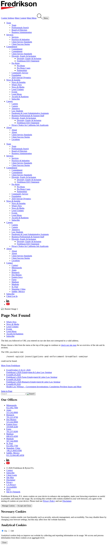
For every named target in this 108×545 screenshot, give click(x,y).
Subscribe (16, 99)
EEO (8, 489)
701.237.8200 (12, 431)
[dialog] (54, 501)
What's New (17, 85)
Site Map (10, 477)
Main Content (20, 18)
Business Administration (22, 32)
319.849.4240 (12, 427)
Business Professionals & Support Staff (28, 116)
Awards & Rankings (20, 96)
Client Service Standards (22, 42)
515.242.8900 (12, 412)
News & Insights (13, 80)
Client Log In (12, 296)
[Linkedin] (7, 301)
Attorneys (16, 108)
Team (8, 23)
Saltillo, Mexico (18, 291)
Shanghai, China (18, 289)
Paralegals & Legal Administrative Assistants (30, 113)
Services (9, 35)
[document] (54, 527)
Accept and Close (24, 506)
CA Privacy (11, 485)
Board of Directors (19, 30)
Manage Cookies (8, 506)
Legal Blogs (17, 94)
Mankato (15, 284)
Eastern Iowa (17, 277)
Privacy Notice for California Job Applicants (30, 125)
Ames (14, 270)
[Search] (40, 18)
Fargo (14, 279)
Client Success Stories (21, 44)
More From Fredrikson (10, 365)
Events (14, 92)
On (5, 531)
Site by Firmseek (13, 492)
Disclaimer (10, 480)
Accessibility (11, 487)
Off (12, 531)
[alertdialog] (54, 527)
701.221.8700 (12, 417)
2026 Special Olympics (21, 77)
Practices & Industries (21, 39)
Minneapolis (17, 268)
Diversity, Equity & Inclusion (24, 56)
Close (4, 543)
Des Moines (17, 275)
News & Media (18, 87)
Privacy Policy (49, 501)
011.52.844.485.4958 (15, 455)
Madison (15, 282)
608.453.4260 (12, 436)
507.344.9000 (12, 441)
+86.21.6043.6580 (14, 450)
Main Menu (31, 18)
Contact (9, 263)
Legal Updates (18, 89)
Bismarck (15, 272)
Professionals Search (20, 27)
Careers (9, 101)
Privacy (9, 482)
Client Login (11, 475)
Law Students (17, 111)
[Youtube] (8, 304)
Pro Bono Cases (23, 68)
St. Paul (15, 287)
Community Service (20, 73)
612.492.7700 (12, 446)
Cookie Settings (7, 18)
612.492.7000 (12, 408)
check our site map (68, 345)
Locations (16, 139)
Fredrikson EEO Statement (28, 61)
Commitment (11, 46)
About (9, 127)
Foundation (16, 75)
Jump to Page (6, 391)
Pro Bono (16, 63)
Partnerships (22, 70)
